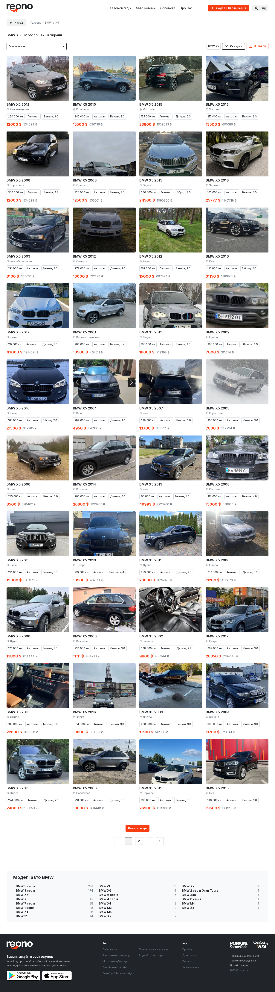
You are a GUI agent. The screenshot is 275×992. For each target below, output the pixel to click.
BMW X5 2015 (150, 104)
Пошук (186, 961)
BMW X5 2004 (85, 408)
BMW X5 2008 (18, 180)
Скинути (236, 46)
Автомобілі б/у (120, 8)
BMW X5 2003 (18, 256)
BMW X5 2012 (18, 104)
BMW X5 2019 (150, 484)
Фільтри (260, 46)
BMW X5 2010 (84, 104)
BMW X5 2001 (84, 332)
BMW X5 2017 (18, 332)
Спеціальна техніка (115, 967)
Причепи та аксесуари (153, 949)
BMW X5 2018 (217, 180)
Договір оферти (239, 965)
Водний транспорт (151, 955)
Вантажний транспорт (117, 955)
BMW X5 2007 (151, 408)
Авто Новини (190, 967)
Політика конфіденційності (244, 956)
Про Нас (186, 8)
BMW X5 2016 (217, 256)
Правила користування (243, 960)
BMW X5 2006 (18, 484)
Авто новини (145, 8)
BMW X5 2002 (217, 332)
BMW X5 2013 (150, 332)
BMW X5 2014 (84, 484)
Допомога (167, 8)
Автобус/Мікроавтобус (118, 973)
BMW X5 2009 (151, 712)
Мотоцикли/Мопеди (116, 961)
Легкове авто (111, 949)
